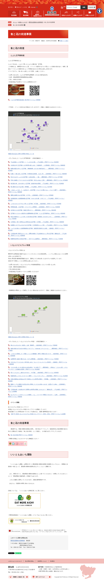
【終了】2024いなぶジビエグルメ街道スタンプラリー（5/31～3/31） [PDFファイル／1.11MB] (38, 414)
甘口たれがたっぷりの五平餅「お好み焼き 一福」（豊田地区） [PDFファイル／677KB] (36, 177)
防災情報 (14, 15)
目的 (66, 15)
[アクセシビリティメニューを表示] (99, 11)
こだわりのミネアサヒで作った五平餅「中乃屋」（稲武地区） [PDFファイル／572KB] (36, 203)
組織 (78, 15)
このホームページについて (15, 561)
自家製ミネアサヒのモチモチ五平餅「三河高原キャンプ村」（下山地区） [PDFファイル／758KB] (39, 225)
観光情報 (25, 15)
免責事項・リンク (42, 561)
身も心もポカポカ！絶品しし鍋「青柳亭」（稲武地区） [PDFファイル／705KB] (34, 345)
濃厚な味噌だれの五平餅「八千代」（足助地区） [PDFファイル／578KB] (32, 195)
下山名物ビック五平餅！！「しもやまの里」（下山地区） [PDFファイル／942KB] (34, 162)
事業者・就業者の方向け (37, 15)
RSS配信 (52, 561)
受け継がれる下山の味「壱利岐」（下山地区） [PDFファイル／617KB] (31, 186)
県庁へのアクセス (40, 577)
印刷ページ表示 (64, 40)
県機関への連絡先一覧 (18, 577)
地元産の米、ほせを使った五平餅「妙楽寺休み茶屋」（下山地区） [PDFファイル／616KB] (37, 183)
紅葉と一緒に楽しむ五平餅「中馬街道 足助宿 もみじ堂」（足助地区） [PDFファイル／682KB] (39, 173)
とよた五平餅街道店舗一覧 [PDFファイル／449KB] (25, 100)
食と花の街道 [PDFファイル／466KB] (21, 435)
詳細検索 (91, 7)
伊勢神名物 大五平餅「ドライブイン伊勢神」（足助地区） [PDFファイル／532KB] (35, 207)
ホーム (15, 22)
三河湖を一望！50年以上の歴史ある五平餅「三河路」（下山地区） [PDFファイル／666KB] (37, 222)
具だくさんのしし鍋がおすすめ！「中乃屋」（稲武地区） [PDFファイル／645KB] (34, 372)
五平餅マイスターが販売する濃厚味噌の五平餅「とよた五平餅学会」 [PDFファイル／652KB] (38, 213)
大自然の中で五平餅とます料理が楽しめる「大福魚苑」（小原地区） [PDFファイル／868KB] (38, 165)
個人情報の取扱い (29, 561)
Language (33, 7)
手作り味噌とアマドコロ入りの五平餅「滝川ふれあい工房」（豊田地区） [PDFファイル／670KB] (39, 180)
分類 (89, 15)
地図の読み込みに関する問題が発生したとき (21, 153)
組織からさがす (22, 22)
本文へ (12, 7)
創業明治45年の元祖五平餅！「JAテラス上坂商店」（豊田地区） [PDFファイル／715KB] (37, 238)
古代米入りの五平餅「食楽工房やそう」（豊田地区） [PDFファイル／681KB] (33, 210)
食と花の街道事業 (18, 25)
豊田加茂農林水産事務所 (36, 22)
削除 (24, 25)
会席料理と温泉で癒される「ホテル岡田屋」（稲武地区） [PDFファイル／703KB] (34, 359)
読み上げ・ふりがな (22, 7)
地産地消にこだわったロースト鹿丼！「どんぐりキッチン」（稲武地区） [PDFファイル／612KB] (39, 376)
